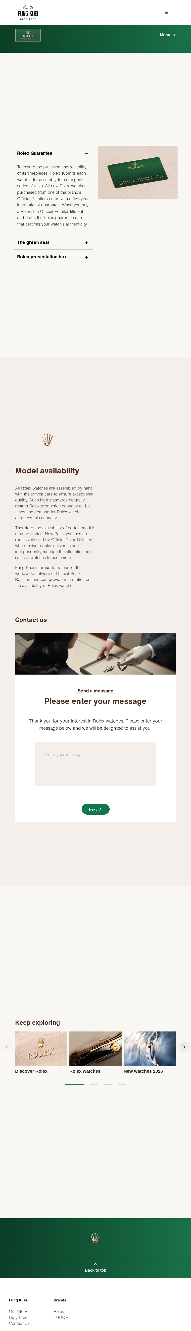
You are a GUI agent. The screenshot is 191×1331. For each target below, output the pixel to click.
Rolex (59, 1311)
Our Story (18, 1311)
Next (93, 809)
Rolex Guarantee (34, 153)
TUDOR (61, 1317)
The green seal (33, 242)
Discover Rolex (31, 1071)
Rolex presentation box (42, 256)
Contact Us (19, 1323)
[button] (74, 1084)
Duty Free (18, 1317)
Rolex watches (84, 1071)
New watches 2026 (143, 1071)
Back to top (95, 1270)
